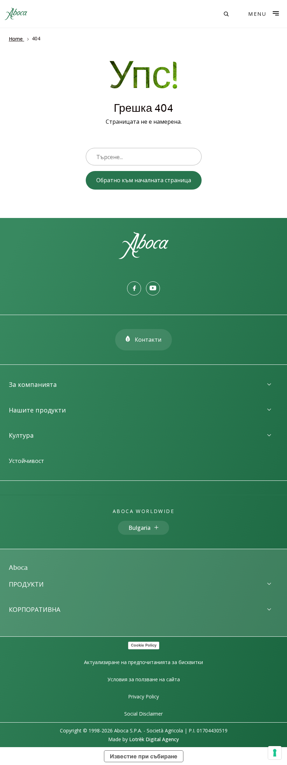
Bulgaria (139, 528)
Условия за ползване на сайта (143, 679)
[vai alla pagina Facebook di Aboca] (134, 288)
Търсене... (109, 157)
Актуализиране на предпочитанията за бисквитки (143, 662)
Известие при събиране (143, 756)
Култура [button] (21, 435)
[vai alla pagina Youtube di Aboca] (153, 288)
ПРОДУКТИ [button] (26, 584)
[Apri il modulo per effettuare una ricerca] (226, 14)
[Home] (143, 257)
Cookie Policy (143, 645)
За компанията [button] (33, 384)
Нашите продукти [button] (37, 410)
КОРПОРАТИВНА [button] (34, 609)
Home (16, 38)
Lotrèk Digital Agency (154, 739)
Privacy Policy (143, 696)
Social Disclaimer (143, 713)
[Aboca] (16, 14)
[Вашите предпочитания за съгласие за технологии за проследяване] (274, 752)
